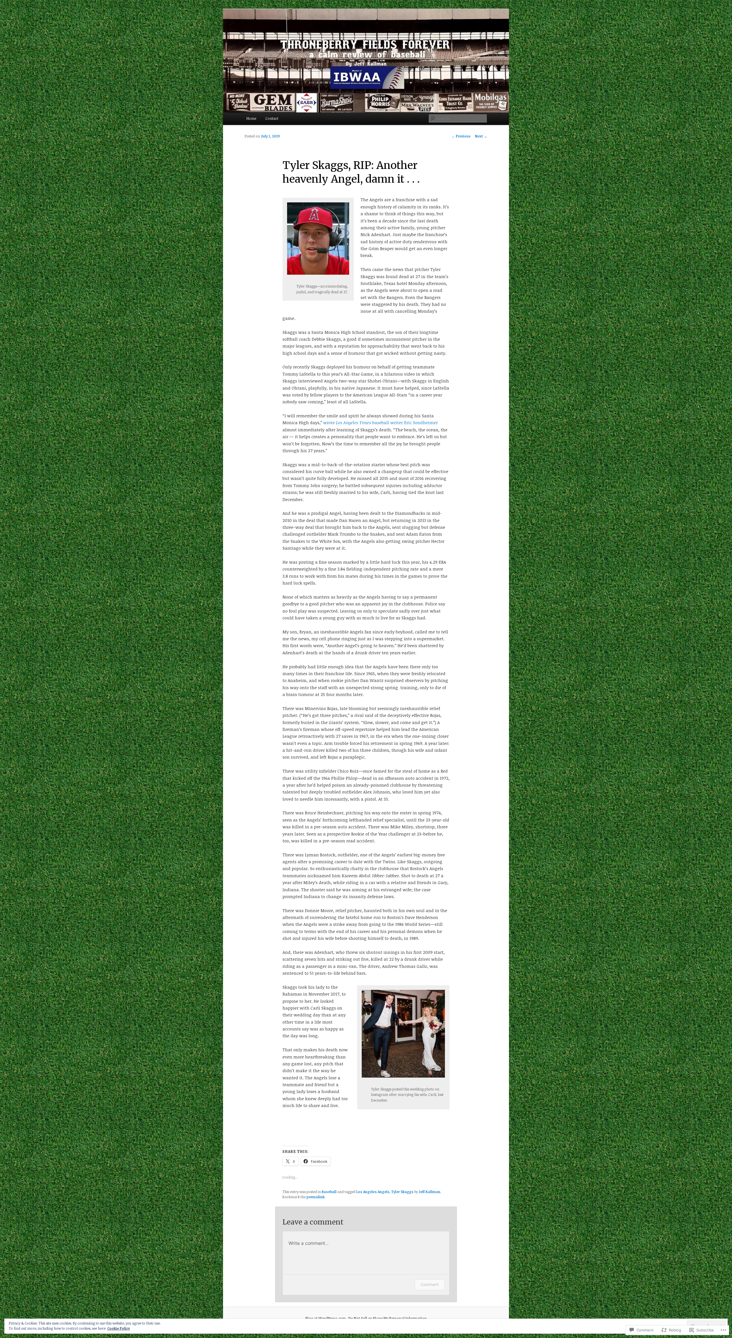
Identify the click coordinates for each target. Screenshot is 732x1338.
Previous (461, 136)
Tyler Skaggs (402, 1191)
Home (251, 118)
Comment (430, 1284)
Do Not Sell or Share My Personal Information (387, 1318)
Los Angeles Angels (372, 1191)
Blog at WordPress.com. (326, 1318)
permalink (316, 1197)
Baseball (329, 1191)
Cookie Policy (118, 1328)
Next (481, 136)
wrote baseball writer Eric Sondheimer (380, 422)
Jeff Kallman (429, 1191)
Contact (271, 118)
